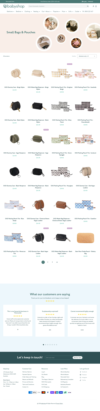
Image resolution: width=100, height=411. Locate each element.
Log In (43, 372)
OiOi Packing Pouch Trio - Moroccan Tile (14, 242)
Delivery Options (27, 372)
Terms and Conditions (28, 384)
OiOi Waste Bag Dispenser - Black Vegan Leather (62, 242)
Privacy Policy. (59, 403)
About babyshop (65, 372)
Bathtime (10, 11)
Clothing (27, 11)
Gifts (70, 11)
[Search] (87, 6)
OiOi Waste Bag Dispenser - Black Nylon (38, 111)
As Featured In (64, 387)
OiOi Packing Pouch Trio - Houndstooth (85, 111)
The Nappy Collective (47, 379)
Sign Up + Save (77, 357)
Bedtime (18, 11)
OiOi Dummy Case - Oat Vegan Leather (85, 177)
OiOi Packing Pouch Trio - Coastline (85, 210)
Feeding (35, 11)
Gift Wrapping (45, 387)
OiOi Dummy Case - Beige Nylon (14, 78)
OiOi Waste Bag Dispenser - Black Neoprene (38, 177)
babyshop (43, 403)
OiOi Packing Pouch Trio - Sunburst (85, 144)
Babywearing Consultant (67, 379)
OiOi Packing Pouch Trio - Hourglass (62, 177)
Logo (13, 6)
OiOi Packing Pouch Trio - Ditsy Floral (62, 111)
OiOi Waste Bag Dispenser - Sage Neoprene (38, 144)
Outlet (77, 11)
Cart (96, 6)
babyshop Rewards (66, 384)
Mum (63, 11)
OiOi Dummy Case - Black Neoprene (14, 177)
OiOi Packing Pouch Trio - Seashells (85, 78)
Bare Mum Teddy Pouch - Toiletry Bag (85, 242)
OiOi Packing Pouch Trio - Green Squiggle (62, 144)
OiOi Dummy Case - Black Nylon (14, 111)
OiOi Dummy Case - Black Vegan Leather (38, 242)
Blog (43, 377)
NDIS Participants (46, 382)
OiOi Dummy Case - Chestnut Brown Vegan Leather (38, 210)
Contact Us (25, 387)
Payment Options (27, 374)
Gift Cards (44, 384)
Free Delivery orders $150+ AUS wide (50, 1)
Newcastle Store (10, 1)
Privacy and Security (27, 382)
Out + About (46, 11)
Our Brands (45, 374)
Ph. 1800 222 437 (87, 11)
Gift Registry (64, 382)
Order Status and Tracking (29, 377)
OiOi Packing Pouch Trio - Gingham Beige (62, 78)
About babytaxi (65, 374)
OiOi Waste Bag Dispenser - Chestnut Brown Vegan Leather (62, 210)
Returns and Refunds (27, 379)
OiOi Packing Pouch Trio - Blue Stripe (14, 210)
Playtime (56, 11)
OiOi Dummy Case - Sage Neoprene (14, 144)
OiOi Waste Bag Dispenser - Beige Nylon (38, 78)
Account (93, 6)
